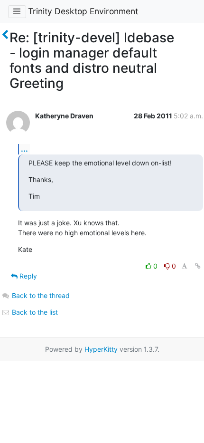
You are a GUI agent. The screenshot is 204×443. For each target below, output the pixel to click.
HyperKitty (101, 349)
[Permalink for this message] (198, 266)
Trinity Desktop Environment (83, 11)
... (24, 149)
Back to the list (34, 312)
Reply (27, 276)
